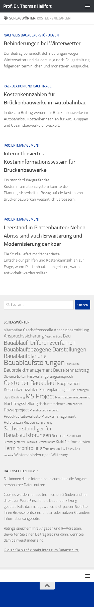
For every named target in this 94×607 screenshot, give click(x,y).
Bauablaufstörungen (34, 362)
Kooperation (68, 383)
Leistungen (82, 390)
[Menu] (87, 6)
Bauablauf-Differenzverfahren (39, 342)
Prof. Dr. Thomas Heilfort (27, 6)
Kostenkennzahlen (21, 389)
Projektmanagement (22, 145)
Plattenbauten (74, 404)
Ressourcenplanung (38, 422)
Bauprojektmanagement (28, 370)
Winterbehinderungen (32, 454)
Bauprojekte (72, 364)
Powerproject (16, 410)
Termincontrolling (23, 448)
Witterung (59, 454)
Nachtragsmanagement (72, 397)
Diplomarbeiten (15, 376)
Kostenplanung (52, 389)
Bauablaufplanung (25, 356)
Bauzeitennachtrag (71, 370)
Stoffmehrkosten (77, 442)
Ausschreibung (53, 336)
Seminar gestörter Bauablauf (20, 442)
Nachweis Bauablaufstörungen (31, 35)
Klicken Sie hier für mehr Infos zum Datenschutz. (41, 550)
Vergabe (9, 455)
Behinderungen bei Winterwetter (42, 43)
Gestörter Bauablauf (30, 382)
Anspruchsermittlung (71, 329)
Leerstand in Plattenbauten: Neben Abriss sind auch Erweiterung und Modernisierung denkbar (44, 235)
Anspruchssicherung (24, 336)
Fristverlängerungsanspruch (50, 376)
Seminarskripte (46, 442)
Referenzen (13, 422)
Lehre (70, 389)
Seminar (59, 435)
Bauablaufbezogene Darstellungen (45, 349)
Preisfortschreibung (44, 410)
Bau (67, 336)
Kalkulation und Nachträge (28, 86)
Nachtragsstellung (21, 403)
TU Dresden (70, 448)
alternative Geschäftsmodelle (28, 329)
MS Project (40, 396)
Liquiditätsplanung (14, 397)
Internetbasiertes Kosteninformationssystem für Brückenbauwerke (39, 161)
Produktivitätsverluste (22, 416)
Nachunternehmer (52, 404)
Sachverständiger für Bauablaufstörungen (28, 431)
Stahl (60, 442)
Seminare (74, 435)
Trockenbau (51, 449)
